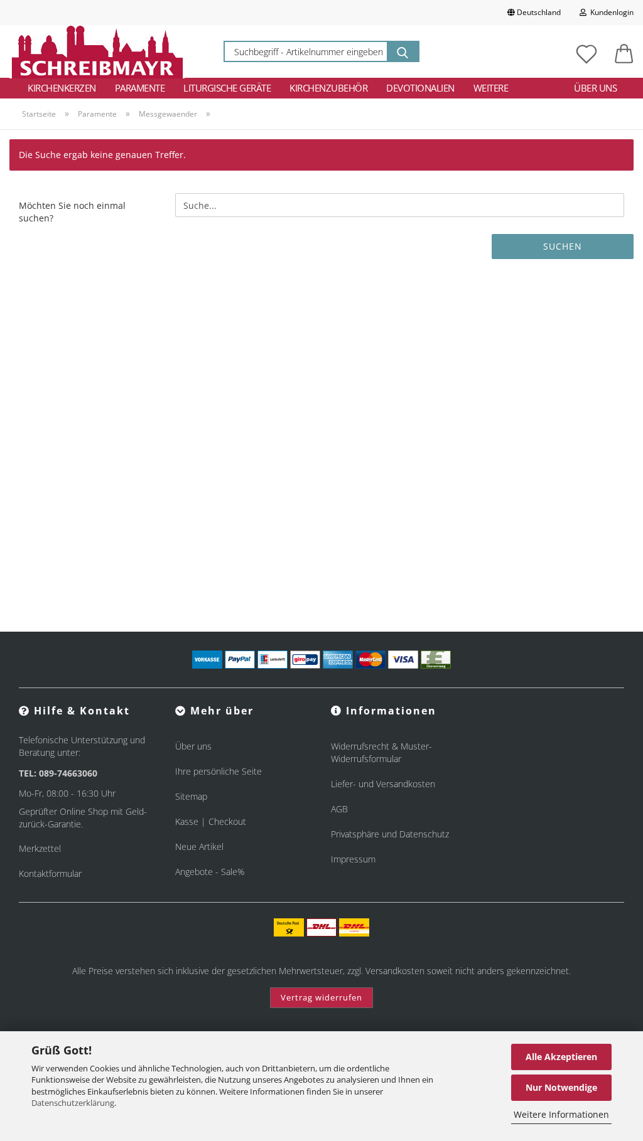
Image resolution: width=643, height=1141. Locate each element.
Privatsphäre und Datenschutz (390, 834)
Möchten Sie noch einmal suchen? (72, 211)
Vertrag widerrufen (321, 997)
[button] (624, 51)
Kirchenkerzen (62, 88)
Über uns (595, 88)
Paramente (140, 88)
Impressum (353, 859)
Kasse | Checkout (210, 821)
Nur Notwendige (561, 1087)
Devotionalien (420, 88)
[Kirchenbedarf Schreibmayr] (97, 51)
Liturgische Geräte (227, 88)
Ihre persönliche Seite (218, 771)
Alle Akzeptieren (561, 1057)
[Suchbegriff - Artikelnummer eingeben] (402, 51)
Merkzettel (40, 848)
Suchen (562, 246)
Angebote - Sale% (209, 872)
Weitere (491, 88)
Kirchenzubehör (328, 88)
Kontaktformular (50, 873)
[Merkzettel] (586, 51)
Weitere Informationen (561, 1114)
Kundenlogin (610, 12)
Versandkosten (394, 971)
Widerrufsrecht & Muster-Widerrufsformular (381, 752)
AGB (339, 809)
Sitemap (191, 796)
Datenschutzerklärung (72, 1102)
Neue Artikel (199, 846)
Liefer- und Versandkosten (383, 784)
